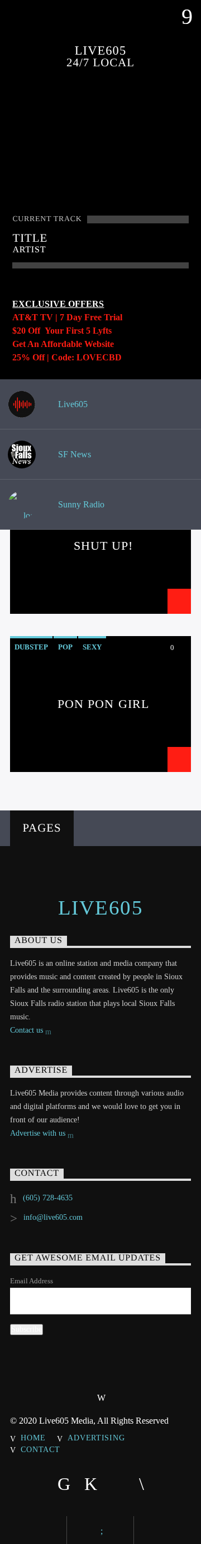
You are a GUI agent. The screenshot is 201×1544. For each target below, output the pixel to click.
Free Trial (103, 317)
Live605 (72, 404)
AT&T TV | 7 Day (48, 317)
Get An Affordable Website (63, 344)
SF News (73, 454)
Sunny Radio (80, 504)
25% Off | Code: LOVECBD (67, 357)
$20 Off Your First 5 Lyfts (62, 330)
